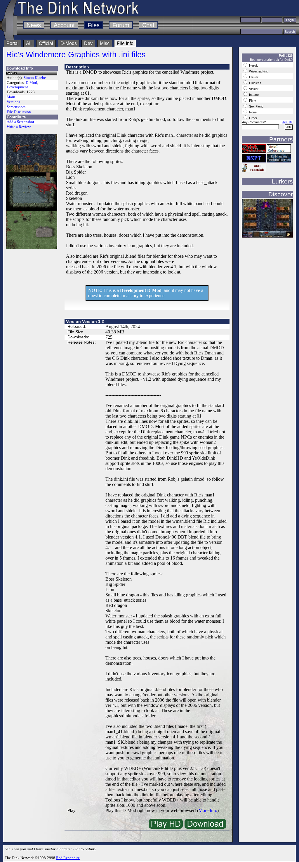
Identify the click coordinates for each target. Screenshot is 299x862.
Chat (148, 25)
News (34, 25)
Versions (13, 102)
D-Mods (68, 43)
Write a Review (19, 127)
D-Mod (31, 83)
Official (46, 43)
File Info (125, 43)
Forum (120, 25)
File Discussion (19, 112)
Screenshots (16, 107)
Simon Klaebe (35, 78)
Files (94, 25)
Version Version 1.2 (85, 321)
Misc (104, 43)
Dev (88, 43)
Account (64, 25)
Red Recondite (68, 858)
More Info (208, 810)
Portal (12, 43)
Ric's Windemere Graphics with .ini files (76, 54)
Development (17, 87)
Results (287, 122)
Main (11, 97)
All (29, 43)
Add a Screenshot (20, 122)
